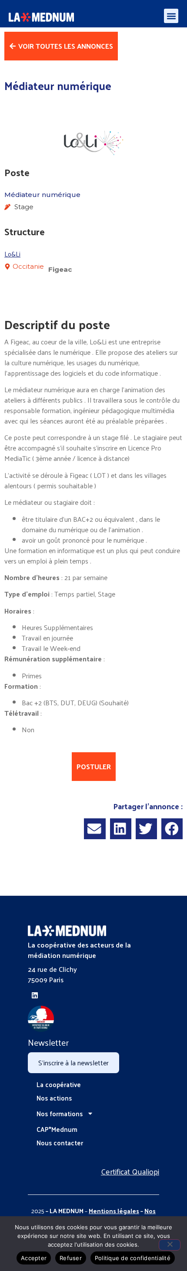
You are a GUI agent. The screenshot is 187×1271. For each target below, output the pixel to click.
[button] (171, 16)
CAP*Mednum (57, 1129)
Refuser (71, 1257)
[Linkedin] (35, 995)
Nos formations (60, 1113)
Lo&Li (12, 254)
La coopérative (59, 1084)
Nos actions (54, 1098)
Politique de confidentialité (132, 1257)
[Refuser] (169, 1245)
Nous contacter (60, 1142)
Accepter (34, 1257)
